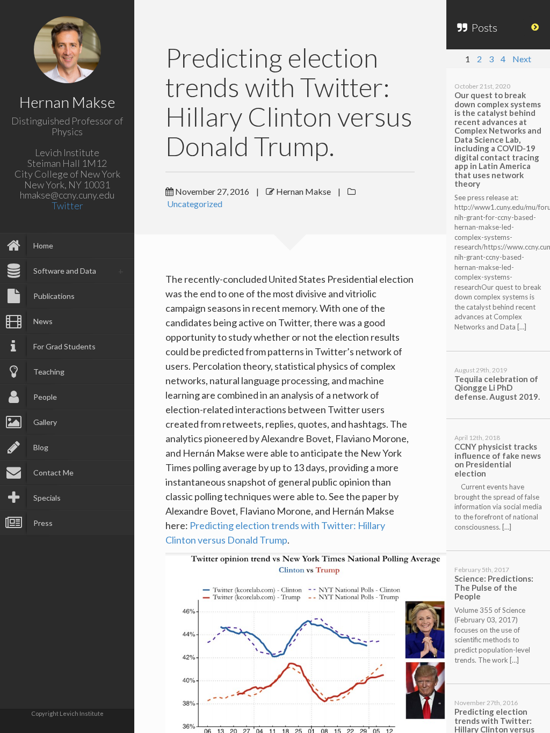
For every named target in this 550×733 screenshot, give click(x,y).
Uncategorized (194, 204)
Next (521, 59)
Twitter (67, 205)
